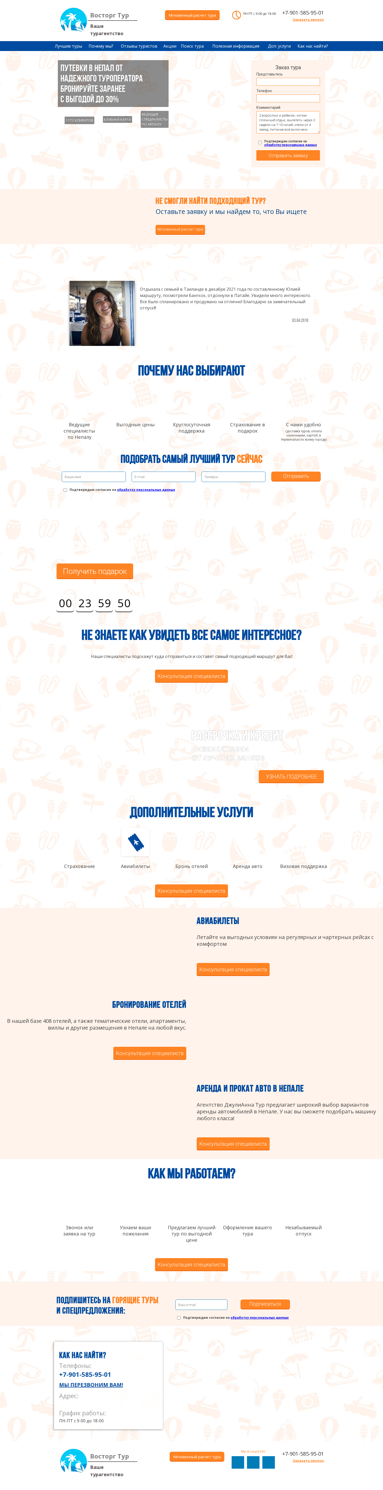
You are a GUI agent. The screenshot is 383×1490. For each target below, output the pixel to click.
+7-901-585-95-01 (303, 12)
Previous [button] (59, 310)
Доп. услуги (279, 46)
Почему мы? (101, 46)
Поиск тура (192, 46)
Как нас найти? (313, 46)
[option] (191, 313)
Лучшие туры (68, 46)
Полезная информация (235, 46)
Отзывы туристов (139, 46)
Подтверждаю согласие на (290, 143)
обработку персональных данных (290, 145)
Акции (169, 46)
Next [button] (324, 310)
